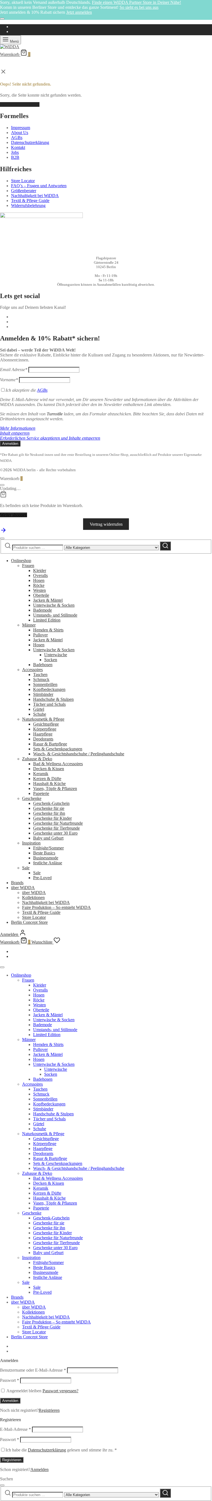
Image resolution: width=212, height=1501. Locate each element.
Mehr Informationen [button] (17, 428)
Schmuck (41, 679)
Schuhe (39, 714)
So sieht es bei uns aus (139, 7)
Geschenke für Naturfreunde (58, 823)
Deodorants (43, 739)
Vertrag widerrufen (106, 524)
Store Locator (23, 180)
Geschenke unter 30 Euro (55, 833)
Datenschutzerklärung (30, 142)
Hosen (38, 580)
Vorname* (9, 379)
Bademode (42, 610)
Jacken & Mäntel (48, 600)
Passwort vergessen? (60, 1390)
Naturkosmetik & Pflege (43, 719)
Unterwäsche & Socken (54, 605)
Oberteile (41, 595)
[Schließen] (2, 19)
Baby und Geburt (48, 838)
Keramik (40, 773)
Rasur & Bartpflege (50, 744)
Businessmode (45, 858)
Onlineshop (21, 560)
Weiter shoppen (13, 515)
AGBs (16, 137)
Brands (17, 882)
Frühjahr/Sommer (48, 848)
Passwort (9, 1380)
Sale (26, 867)
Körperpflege (44, 729)
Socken (50, 659)
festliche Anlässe (47, 862)
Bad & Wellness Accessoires (58, 763)
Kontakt (18, 147)
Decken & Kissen (48, 768)
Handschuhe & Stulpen (53, 699)
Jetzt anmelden (79, 12)
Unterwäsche (55, 654)
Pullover (40, 635)
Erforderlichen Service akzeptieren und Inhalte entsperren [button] (50, 438)
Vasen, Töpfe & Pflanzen (55, 788)
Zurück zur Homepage (19, 104)
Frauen (28, 565)
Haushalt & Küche (49, 783)
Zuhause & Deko (37, 758)
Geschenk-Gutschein (51, 803)
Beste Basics (44, 853)
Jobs (15, 152)
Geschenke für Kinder (52, 818)
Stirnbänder (43, 694)
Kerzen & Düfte (47, 778)
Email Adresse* (13, 369)
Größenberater (23, 190)
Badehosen (42, 664)
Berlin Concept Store (29, 922)
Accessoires (32, 669)
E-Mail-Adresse (15, 1429)
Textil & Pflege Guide (30, 200)
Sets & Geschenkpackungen (57, 749)
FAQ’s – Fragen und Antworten (39, 185)
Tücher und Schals (49, 704)
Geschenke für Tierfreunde (56, 828)
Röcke (38, 585)
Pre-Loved (42, 877)
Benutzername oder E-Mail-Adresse (33, 1370)
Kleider (39, 570)
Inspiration (31, 843)
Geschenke (31, 798)
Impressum (20, 127)
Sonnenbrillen (45, 684)
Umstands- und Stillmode (55, 615)
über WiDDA (23, 887)
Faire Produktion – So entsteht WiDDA (56, 907)
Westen (39, 590)
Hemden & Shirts (48, 630)
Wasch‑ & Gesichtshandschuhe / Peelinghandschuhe (78, 753)
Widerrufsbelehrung (28, 205)
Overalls (40, 575)
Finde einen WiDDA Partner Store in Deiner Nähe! (136, 2)
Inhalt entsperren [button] (15, 433)
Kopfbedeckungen (49, 689)
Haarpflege (42, 734)
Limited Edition (46, 620)
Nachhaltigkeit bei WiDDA (35, 195)
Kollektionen (33, 897)
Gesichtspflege (46, 724)
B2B (15, 157)
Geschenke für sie (48, 808)
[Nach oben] (3, 532)
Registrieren (49, 1410)
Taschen (40, 674)
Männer (29, 625)
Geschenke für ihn (49, 813)
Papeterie (41, 793)
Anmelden (10, 1401)
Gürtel (38, 709)
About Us (19, 132)
